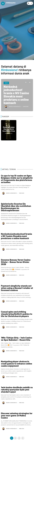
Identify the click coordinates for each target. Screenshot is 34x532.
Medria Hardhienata (15, 106)
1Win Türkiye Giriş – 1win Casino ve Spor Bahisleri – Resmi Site (16, 338)
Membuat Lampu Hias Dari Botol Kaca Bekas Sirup (9, 129)
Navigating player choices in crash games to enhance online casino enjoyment (16, 363)
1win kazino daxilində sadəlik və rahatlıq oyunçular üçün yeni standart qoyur (17, 389)
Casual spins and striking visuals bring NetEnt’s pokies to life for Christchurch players (16, 313)
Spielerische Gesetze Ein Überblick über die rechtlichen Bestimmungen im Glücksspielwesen (16, 207)
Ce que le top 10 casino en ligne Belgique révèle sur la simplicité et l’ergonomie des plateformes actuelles (17, 178)
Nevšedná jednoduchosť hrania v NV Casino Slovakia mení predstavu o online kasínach (16, 95)
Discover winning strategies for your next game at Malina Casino (16, 415)
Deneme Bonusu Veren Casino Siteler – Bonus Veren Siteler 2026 (25, 152)
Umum (6, 83)
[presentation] (26, 82)
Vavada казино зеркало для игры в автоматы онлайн (25, 129)
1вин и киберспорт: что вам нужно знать (8, 152)
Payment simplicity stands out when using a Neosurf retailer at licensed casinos (17, 287)
